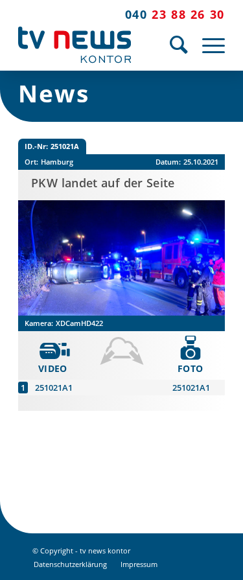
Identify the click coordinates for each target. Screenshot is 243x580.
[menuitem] (173, 45)
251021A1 (54, 387)
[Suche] (173, 45)
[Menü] (207, 45)
